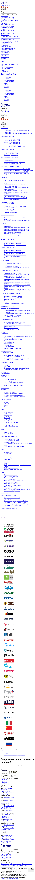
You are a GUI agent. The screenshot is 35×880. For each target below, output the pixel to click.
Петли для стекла (9, 425)
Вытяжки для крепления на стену (13, 233)
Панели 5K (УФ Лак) (10, 210)
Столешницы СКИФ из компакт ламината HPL (17, 130)
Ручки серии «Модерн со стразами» (14, 480)
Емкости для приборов (7, 67)
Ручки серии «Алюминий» (11, 482)
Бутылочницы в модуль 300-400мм (13, 298)
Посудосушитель (5, 52)
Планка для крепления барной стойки (14, 146)
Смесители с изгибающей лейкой (13, 190)
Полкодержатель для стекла (11, 440)
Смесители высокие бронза (11, 195)
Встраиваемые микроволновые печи (14, 253)
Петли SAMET (8, 413)
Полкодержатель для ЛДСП (11, 439)
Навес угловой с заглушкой (11, 383)
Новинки (6, 86)
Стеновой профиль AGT (11, 212)
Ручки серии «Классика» (11, 483)
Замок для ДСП (8, 432)
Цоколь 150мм (8, 455)
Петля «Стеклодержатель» (11, 426)
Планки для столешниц (7, 17)
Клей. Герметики (5, 68)
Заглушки (3, 58)
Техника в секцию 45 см (7, 32)
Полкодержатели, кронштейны (9, 64)
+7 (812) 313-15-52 (6, 779)
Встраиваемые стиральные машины (14, 257)
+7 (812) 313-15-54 (6, 781)
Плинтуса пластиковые (10, 152)
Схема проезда (5, 794)
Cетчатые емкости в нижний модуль (14, 303)
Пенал (5, 302)
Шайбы (6, 406)
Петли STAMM (8, 419)
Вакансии (6, 87)
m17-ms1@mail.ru (9, 792)
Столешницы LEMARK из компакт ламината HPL (18, 133)
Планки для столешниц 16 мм (12, 139)
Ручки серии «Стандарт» (11, 476)
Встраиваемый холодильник (12, 256)
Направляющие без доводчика (12, 263)
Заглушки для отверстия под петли (13, 393)
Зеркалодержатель (9, 442)
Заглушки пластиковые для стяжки (13, 395)
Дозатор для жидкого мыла (11, 199)
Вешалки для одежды (10, 326)
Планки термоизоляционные (12, 143)
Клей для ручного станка (11, 468)
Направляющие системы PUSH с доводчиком (16, 267)
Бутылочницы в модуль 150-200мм (13, 296)
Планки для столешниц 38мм (12, 142)
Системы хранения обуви (11, 328)
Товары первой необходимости (9, 74)
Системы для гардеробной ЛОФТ (13, 323)
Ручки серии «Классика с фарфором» (14, 477)
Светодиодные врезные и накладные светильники (18, 336)
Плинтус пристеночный (7, 19)
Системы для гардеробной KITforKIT (14, 322)
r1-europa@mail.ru (9, 828)
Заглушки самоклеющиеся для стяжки (14, 396)
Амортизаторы (5, 57)
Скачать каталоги (9, 81)
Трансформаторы (8, 345)
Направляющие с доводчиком (12, 264)
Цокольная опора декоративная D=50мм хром (16, 504)
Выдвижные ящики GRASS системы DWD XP (17, 285)
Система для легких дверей (11, 316)
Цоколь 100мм (8, 452)
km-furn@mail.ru (8, 800)
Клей (5, 463)
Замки (2, 62)
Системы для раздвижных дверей (10, 40)
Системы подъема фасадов (8, 49)
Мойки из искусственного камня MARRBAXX (17, 169)
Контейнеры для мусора (7, 39)
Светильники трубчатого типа (12, 338)
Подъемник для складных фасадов (13, 369)
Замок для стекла (8, 433)
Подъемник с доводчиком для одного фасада (16, 368)
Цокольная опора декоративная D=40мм (15, 502)
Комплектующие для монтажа (12, 348)
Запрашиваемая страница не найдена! (14, 755)
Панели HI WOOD (9, 208)
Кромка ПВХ (7, 219)
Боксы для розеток (6, 46)
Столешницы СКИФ (9, 132)
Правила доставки (16, 864)
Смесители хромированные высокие (14, 180)
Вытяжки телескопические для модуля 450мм (16, 227)
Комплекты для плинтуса (11, 155)
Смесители (4, 23)
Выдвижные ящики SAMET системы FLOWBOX (18, 291)
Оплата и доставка (9, 80)
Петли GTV (7, 416)
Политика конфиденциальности (9, 878)
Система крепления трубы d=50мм (13, 359)
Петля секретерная (9, 423)
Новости (6, 78)
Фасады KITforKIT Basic (7, 24)
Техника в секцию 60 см (7, 33)
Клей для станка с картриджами (13, 469)
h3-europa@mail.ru (9, 839)
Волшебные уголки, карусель (12, 300)
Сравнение (5, 750)
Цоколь (3, 65)
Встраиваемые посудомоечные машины (15, 245)
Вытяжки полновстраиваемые (12, 232)
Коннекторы (7, 340)
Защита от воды (5, 51)
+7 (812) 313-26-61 (6, 857)
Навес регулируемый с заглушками (13, 382)
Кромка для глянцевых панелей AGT (14, 217)
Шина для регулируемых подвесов (13, 385)
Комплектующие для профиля (12, 315)
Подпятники (7, 499)
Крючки (3, 43)
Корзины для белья (9, 299)
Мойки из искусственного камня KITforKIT (16, 172)
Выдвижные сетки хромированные (10, 38)
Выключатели (8, 343)
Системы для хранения (7, 42)
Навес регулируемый (10, 381)
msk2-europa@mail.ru (6, 841)
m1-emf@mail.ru (8, 819)
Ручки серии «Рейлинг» (10, 488)
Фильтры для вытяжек (10, 226)
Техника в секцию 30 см (7, 30)
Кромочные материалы (7, 27)
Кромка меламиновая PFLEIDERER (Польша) (17, 220)
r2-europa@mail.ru (5, 829)
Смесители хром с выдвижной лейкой (14, 184)
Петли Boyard (8, 415)
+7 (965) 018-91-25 (6, 782)
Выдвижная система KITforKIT (12, 273)
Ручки (2, 70)
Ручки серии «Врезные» (10, 479)
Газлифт (6, 365)
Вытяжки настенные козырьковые (13, 235)
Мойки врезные (8, 160)
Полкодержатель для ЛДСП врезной (14, 446)
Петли (2, 61)
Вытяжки (3, 29)
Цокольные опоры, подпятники (9, 73)
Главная (6, 753)
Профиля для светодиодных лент (13, 339)
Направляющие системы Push (12, 266)
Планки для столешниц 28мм (12, 140)
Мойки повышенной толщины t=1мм (14, 162)
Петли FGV (7, 418)
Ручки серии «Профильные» (12, 491)
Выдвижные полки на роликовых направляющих (17, 325)
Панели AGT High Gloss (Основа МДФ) (15, 206)
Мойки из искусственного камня (10, 21)
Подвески (3, 55)
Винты (6, 402)
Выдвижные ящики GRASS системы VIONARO (17, 289)
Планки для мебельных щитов (12, 145)
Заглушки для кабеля (9, 392)
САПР (5, 83)
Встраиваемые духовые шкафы (12, 243)
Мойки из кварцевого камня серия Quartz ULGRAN (18, 170)
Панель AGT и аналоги (7, 26)
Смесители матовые (9, 189)
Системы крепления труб (8, 48)
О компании (7, 77)
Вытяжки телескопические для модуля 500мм (16, 229)
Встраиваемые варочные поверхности (14, 242)
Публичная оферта (6, 864)
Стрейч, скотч (4, 71)
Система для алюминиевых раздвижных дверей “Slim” (19, 313)
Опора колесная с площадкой (12, 498)
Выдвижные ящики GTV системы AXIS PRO (16, 274)
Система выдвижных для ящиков (10, 36)
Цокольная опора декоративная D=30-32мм (16, 501)
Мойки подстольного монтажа (12, 163)
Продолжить (5, 767)
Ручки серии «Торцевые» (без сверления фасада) (17, 489)
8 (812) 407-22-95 (5, 5)
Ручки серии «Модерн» (10, 475)
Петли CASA (7, 421)
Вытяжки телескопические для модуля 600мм (16, 230)
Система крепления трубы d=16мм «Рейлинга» (17, 358)
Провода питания (9, 346)
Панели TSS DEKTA (10, 209)
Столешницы (4, 16)
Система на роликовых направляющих (14, 277)
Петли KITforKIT (9, 412)
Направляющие (5, 35)
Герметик (6, 462)
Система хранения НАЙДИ (11, 329)
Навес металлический (10, 379)
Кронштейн (7, 366)
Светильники (4, 45)
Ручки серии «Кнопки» (10, 486)
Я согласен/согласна (31, 870)
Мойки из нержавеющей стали (9, 20)
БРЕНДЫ (3, 518)
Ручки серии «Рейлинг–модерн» (13, 485)
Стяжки (6, 405)
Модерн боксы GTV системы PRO (13, 276)
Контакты (6, 84)
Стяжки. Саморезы (6, 60)
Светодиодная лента (9, 342)
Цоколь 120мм (8, 453)
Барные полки (5, 54)
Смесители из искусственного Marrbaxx (15, 196)
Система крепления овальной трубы (14, 355)
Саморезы (6, 403)
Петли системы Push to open (11, 422)
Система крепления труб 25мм (12, 356)
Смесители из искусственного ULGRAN (15, 198)
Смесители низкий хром (11, 186)
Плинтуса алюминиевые (11, 153)
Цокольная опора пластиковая (12, 505)
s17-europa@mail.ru (9, 810)
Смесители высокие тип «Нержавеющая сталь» (17, 187)
